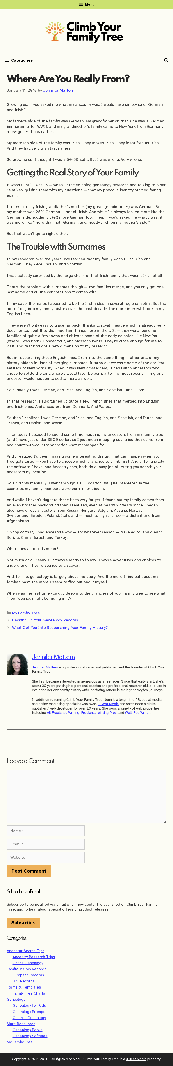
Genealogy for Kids (29, 1005)
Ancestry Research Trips (34, 957)
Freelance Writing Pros (99, 712)
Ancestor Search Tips (25, 951)
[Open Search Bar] (166, 60)
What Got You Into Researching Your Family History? (60, 627)
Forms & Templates (24, 987)
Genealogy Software (30, 1036)
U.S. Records (24, 981)
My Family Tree (26, 612)
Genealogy (16, 999)
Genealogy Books (28, 1030)
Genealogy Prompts (29, 1011)
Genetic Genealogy (29, 1017)
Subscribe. (23, 923)
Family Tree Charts (29, 993)
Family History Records (26, 969)
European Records (28, 975)
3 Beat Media (108, 704)
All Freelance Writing (63, 712)
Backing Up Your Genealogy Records (45, 620)
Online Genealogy (28, 963)
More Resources (21, 1024)
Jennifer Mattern (53, 657)
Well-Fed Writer (137, 712)
